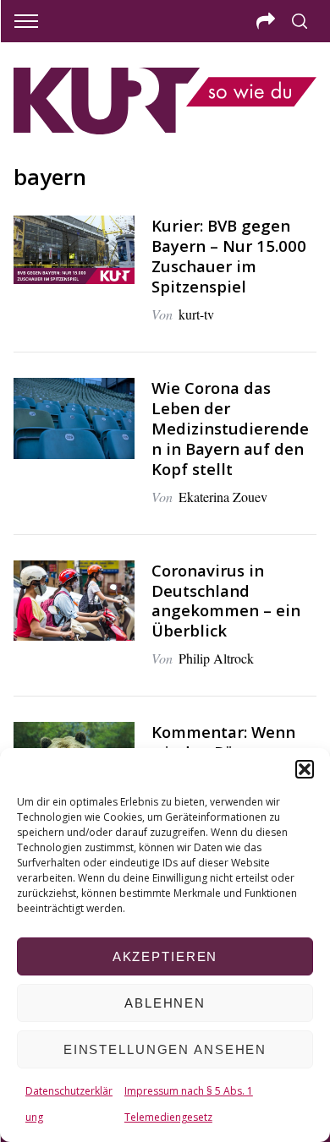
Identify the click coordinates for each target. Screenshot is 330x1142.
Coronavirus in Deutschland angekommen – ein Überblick (225, 601)
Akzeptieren (165, 956)
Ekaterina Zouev (223, 496)
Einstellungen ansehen (165, 1049)
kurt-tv (196, 314)
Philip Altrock (216, 658)
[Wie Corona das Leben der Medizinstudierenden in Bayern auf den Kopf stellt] (74, 418)
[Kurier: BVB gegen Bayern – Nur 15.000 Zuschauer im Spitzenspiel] (74, 250)
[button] (304, 769)
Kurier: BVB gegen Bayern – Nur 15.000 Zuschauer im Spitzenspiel (228, 256)
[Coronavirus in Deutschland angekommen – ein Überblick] (74, 601)
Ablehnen (165, 1003)
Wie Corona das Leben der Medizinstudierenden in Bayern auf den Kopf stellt (230, 428)
